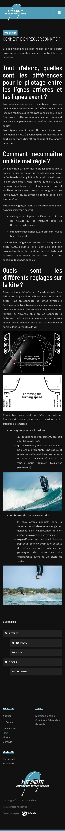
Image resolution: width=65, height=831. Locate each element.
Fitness (12, 662)
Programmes (22, 671)
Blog (5, 733)
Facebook (8, 763)
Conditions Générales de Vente (47, 722)
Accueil (7, 716)
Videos (7, 737)
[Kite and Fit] (32, 784)
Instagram (9, 759)
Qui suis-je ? (10, 728)
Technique (21, 642)
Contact (7, 741)
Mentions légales (45, 716)
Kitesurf (13, 633)
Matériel (20, 652)
